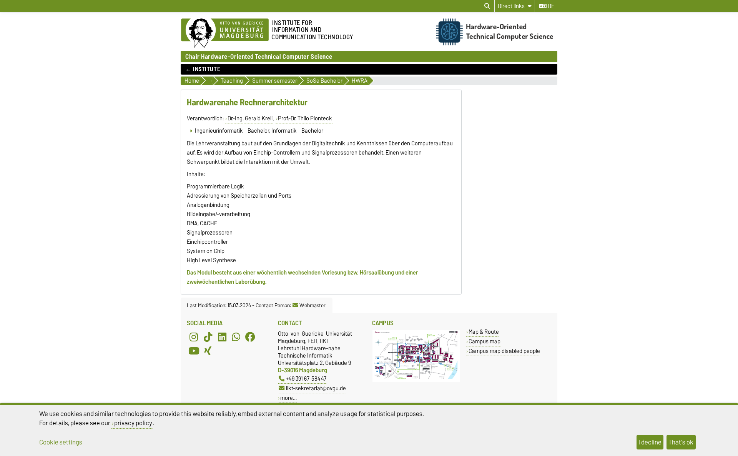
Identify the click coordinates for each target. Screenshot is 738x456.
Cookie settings (60, 442)
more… (288, 398)
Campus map (484, 341)
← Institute (202, 69)
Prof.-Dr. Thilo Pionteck (305, 118)
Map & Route (484, 331)
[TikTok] (208, 337)
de (550, 6)
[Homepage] (496, 43)
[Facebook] (250, 337)
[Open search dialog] (487, 6)
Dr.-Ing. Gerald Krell (250, 118)
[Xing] (208, 351)
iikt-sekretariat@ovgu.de (316, 388)
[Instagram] (194, 337)
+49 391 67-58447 (306, 378)
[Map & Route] (416, 380)
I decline (650, 442)
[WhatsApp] (236, 337)
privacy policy (133, 423)
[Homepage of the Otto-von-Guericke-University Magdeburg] (225, 33)
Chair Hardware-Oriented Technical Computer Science (258, 56)
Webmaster (312, 305)
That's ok (680, 442)
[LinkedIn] (222, 337)
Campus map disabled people (504, 351)
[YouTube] (194, 351)
